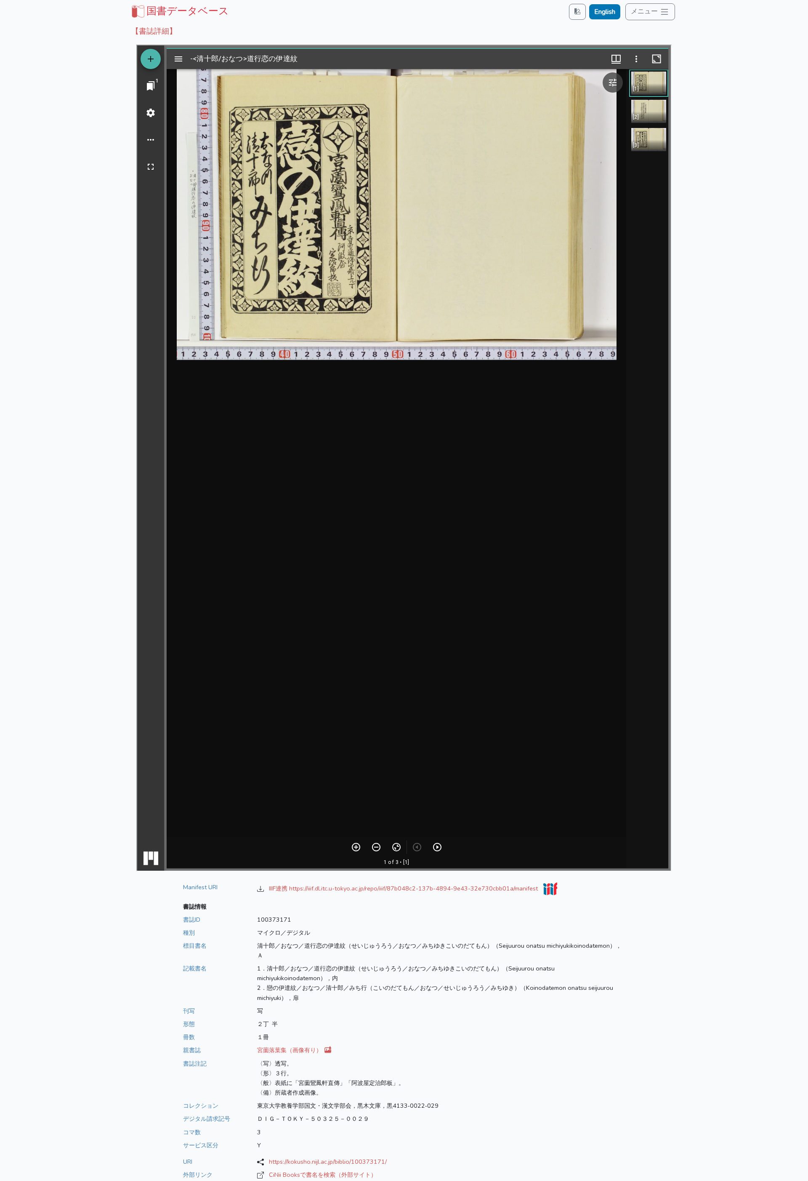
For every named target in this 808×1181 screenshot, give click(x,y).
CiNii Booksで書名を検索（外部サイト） (323, 1174)
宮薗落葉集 (290, 1050)
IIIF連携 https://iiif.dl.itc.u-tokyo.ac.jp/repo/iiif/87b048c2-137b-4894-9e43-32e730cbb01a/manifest (404, 888)
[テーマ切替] (577, 11)
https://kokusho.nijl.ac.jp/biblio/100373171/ (328, 1161)
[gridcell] (179, 11)
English (604, 11)
